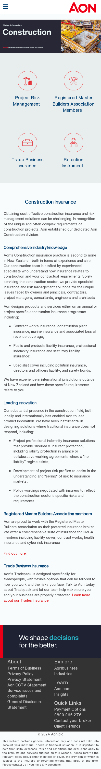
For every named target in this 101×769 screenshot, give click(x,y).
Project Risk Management (26, 100)
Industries (63, 674)
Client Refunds (67, 726)
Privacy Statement (24, 679)
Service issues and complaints (24, 693)
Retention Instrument (73, 162)
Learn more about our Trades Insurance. (47, 597)
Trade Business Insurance (27, 162)
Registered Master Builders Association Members (73, 103)
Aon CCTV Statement (27, 685)
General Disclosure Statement (24, 704)
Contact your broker (72, 720)
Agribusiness (66, 668)
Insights (61, 694)
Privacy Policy (20, 674)
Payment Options (70, 709)
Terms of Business (24, 668)
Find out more (15, 553)
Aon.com (62, 689)
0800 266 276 (67, 715)
